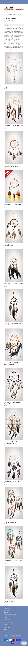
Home (5, 624)
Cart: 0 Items (22, 2)
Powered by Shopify (13, 636)
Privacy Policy (7, 619)
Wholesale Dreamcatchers (10, 614)
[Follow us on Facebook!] (5, 630)
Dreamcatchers (7, 615)
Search (5, 617)
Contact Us (6, 610)
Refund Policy (7, 621)
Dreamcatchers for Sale (9, 622)
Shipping (6, 612)
